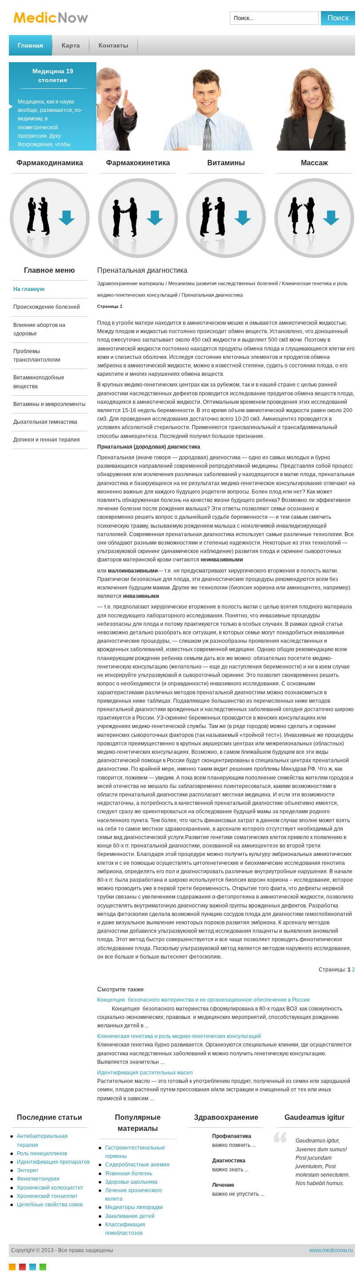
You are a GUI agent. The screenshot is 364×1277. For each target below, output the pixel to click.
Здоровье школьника (131, 1182)
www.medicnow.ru (331, 1250)
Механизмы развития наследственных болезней (223, 283)
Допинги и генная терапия (46, 440)
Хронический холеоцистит (50, 1188)
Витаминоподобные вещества (38, 381)
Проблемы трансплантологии (36, 355)
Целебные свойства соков (50, 1204)
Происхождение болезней (46, 307)
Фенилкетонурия (38, 1179)
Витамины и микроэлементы (49, 404)
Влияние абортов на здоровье (39, 329)
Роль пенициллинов (42, 1153)
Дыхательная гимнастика (45, 422)
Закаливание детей (129, 1216)
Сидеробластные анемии (137, 1165)
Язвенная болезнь (128, 1173)
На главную (28, 289)
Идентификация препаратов (53, 1162)
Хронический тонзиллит (47, 1196)
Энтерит (28, 1170)
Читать (226, 181)
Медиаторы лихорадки (134, 1207)
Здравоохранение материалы (130, 283)
